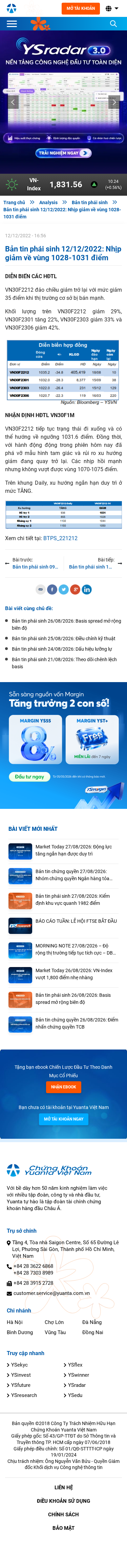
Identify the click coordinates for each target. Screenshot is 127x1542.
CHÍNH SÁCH (63, 1515)
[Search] (113, 23)
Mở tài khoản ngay (63, 1119)
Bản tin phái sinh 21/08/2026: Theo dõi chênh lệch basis (64, 663)
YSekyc (19, 1365)
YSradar (77, 1385)
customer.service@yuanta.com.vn (52, 1293)
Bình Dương (20, 1332)
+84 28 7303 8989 (33, 1273)
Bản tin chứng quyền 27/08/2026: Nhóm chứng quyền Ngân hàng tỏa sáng (72, 875)
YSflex (75, 1365)
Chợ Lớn (54, 1322)
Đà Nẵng (92, 1322)
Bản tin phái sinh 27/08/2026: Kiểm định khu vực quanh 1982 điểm (73, 899)
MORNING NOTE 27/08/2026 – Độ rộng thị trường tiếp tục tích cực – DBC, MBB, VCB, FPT (76, 950)
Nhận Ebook (63, 1087)
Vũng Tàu (55, 1332)
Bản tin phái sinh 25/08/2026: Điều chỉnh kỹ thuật (63, 638)
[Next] (114, 102)
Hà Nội (15, 1322)
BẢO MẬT (63, 1528)
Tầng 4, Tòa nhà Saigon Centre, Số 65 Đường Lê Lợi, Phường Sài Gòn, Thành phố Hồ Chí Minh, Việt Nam (65, 1249)
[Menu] (13, 23)
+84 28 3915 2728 (33, 1283)
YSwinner (78, 1375)
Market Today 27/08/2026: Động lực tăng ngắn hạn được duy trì (74, 850)
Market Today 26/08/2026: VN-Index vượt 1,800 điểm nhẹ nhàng (74, 974)
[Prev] (13, 102)
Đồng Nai (92, 1332)
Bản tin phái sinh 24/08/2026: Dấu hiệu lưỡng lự (62, 649)
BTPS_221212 (60, 538)
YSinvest (21, 1375)
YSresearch (24, 1395)
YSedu (75, 1395)
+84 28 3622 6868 (33, 1266)
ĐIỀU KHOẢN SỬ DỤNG (63, 1501)
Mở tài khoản (81, 8)
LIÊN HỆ (64, 1488)
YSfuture (20, 1385)
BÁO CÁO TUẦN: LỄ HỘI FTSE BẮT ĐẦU (76, 921)
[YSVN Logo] (11, 8)
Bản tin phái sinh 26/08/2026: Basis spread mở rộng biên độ (73, 998)
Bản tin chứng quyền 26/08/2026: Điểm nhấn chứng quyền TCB (77, 1023)
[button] (111, 9)
